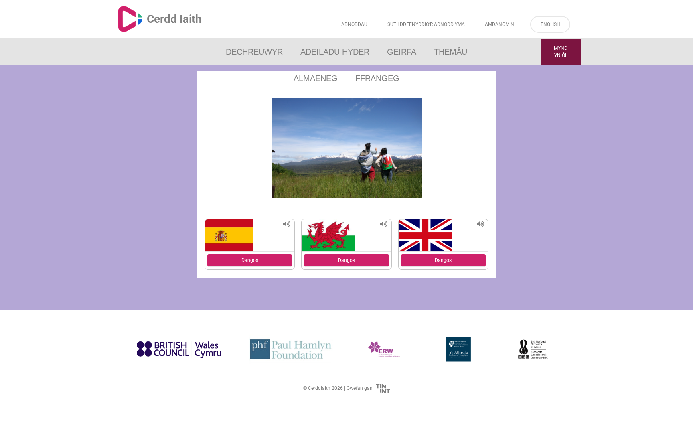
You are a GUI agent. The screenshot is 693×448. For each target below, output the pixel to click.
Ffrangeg (377, 78)
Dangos (249, 260)
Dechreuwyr (254, 51)
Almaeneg (316, 78)
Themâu (450, 51)
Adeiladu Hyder (334, 51)
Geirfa (401, 51)
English (550, 24)
